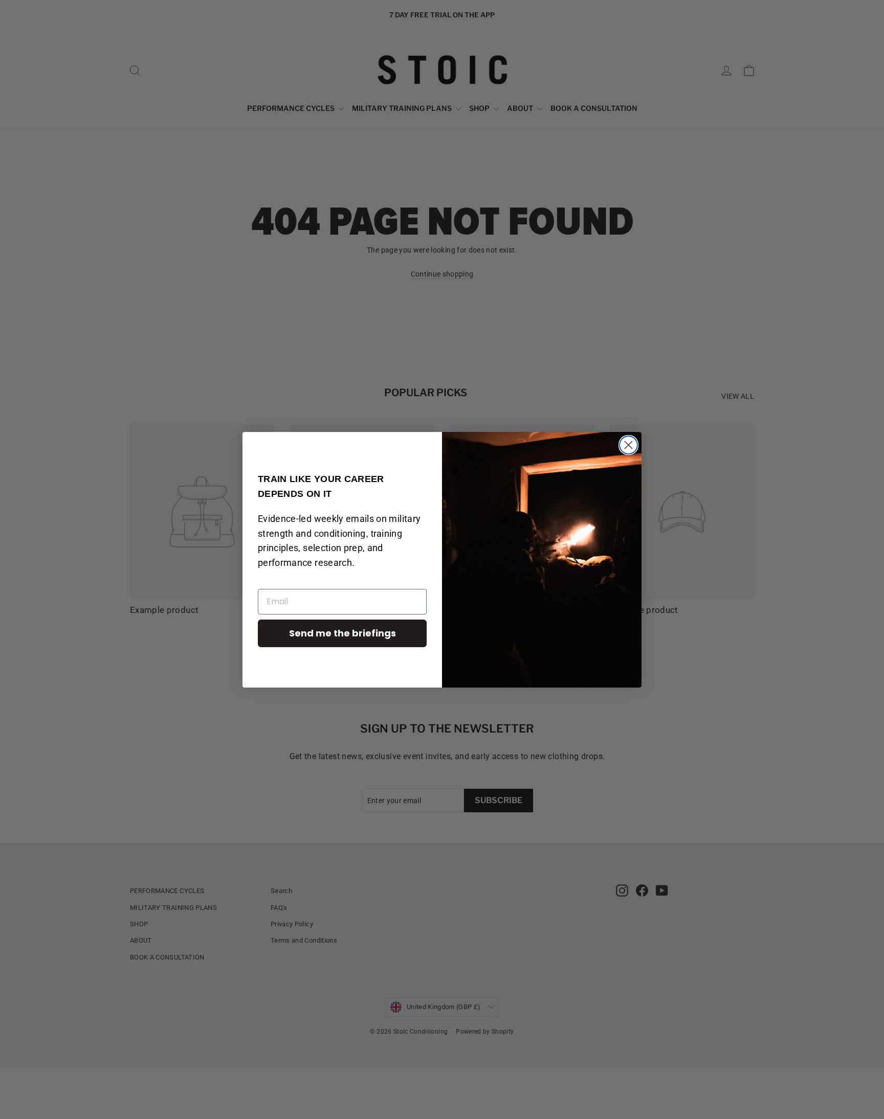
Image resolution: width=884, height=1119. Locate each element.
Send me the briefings (342, 633)
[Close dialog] (628, 445)
